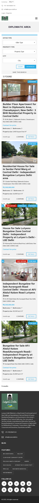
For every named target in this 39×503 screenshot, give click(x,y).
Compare (20, 137)
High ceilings (7, 465)
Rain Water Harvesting (19, 469)
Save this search (19, 72)
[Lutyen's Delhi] (4, 18)
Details (31, 137)
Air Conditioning (8, 453)
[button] (11, 1)
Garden (26, 461)
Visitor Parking (7, 472)
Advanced (30, 66)
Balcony (20, 453)
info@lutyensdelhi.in (10, 9)
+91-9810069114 (9, 5)
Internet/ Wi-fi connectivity (23, 465)
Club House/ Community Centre (13, 457)
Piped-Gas (6, 469)
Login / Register (7, 13)
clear (20, 66)
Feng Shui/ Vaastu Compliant (11, 461)
